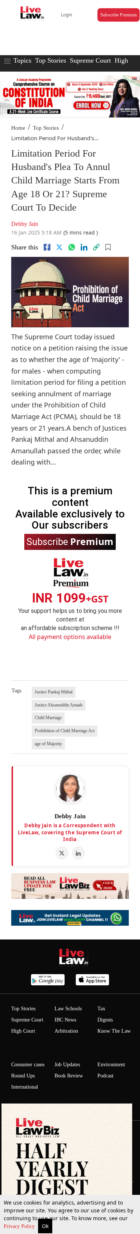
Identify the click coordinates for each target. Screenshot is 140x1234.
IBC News (65, 1020)
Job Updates (67, 1064)
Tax (101, 1008)
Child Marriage (48, 717)
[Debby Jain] (70, 788)
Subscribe (70, 541)
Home (18, 128)
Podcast (105, 1076)
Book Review (69, 1076)
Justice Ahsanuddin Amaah (59, 705)
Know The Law (114, 1031)
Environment (111, 1064)
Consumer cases (27, 1064)
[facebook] (47, 247)
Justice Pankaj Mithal (53, 692)
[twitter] (59, 247)
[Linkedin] (84, 247)
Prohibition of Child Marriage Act (64, 730)
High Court (23, 1031)
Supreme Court (90, 60)
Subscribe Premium (118, 15)
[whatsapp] (71, 247)
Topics (22, 60)
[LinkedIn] (78, 853)
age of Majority (48, 743)
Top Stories (50, 60)
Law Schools (68, 1008)
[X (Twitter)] (62, 853)
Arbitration (66, 1031)
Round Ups (23, 1076)
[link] (96, 247)
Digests (105, 1020)
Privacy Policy (20, 1226)
